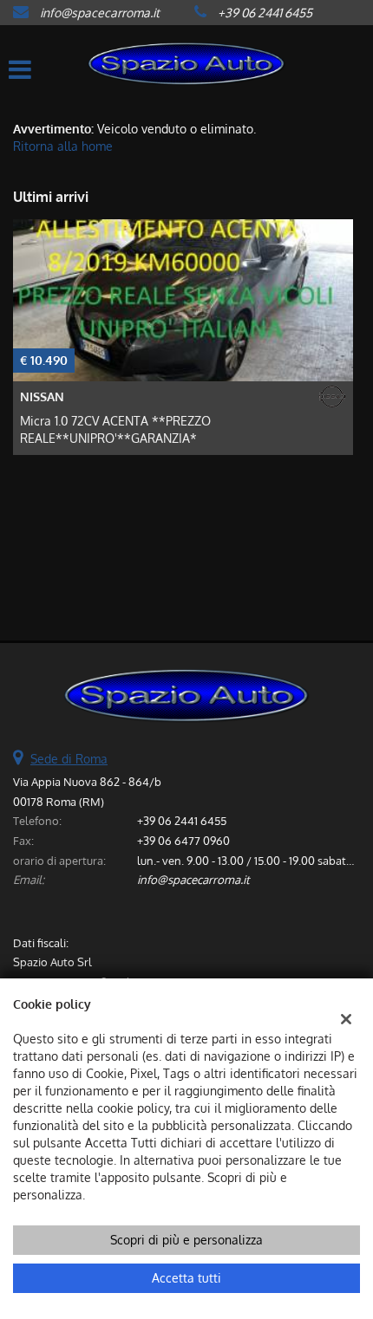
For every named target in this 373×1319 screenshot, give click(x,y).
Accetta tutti (186, 1277)
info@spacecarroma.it (100, 12)
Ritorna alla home (63, 146)
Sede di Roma (69, 758)
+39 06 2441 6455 (265, 12)
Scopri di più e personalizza (186, 1239)
